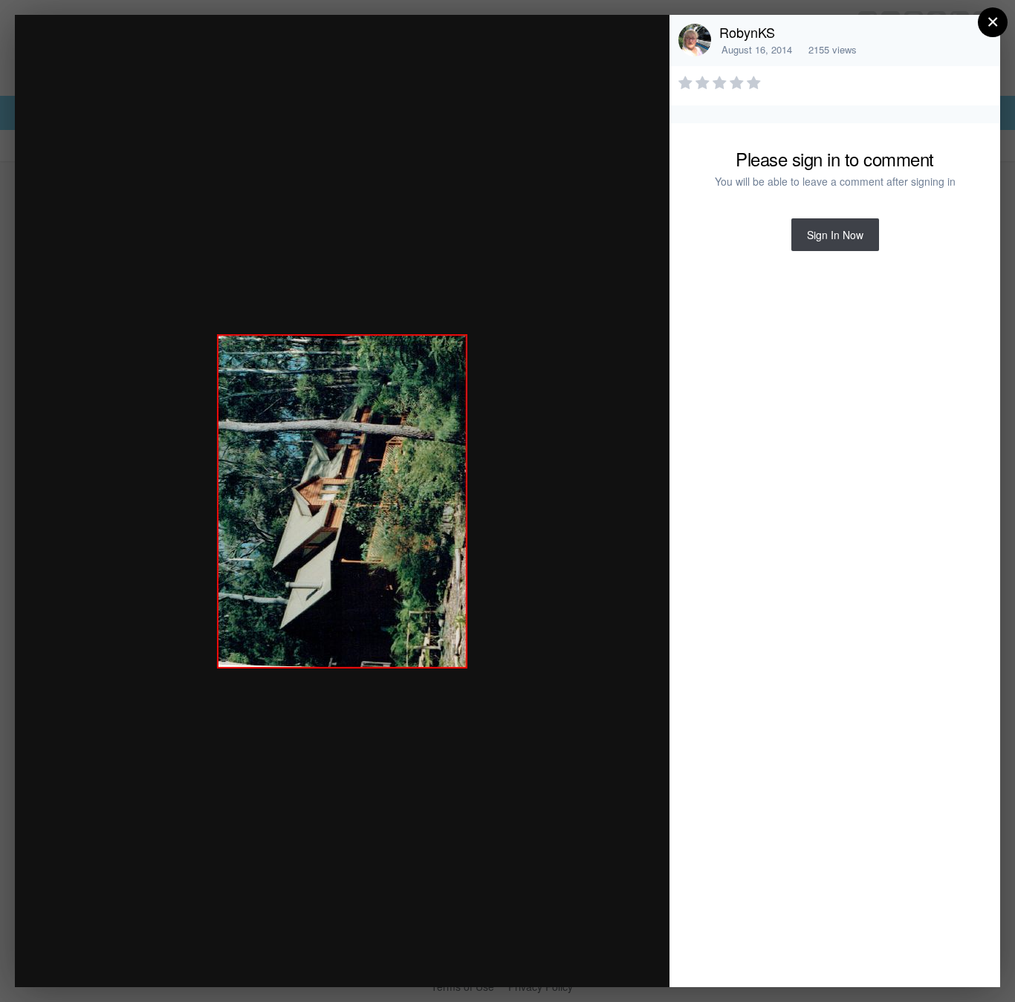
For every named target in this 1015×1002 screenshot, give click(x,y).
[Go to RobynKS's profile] (694, 40)
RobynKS (747, 32)
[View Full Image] (644, 42)
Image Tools (520, 960)
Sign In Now (835, 234)
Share (620, 960)
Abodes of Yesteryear (160, 55)
